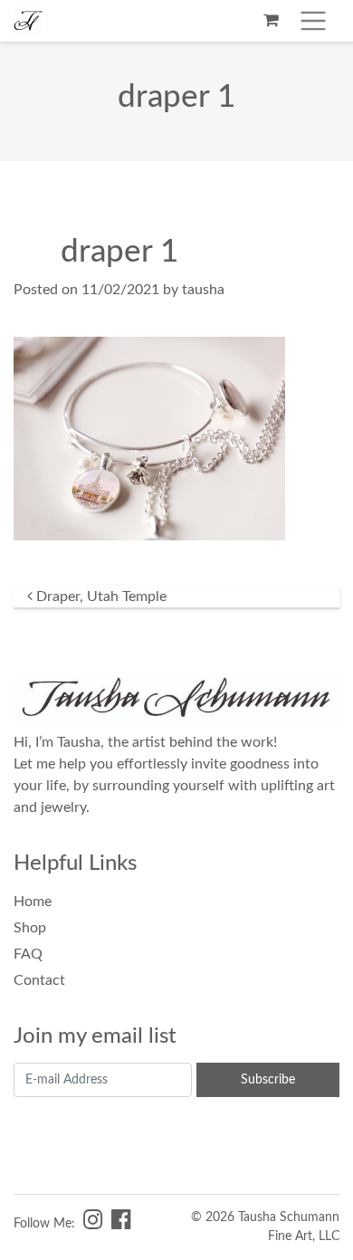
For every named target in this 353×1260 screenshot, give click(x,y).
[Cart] (270, 21)
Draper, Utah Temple (100, 596)
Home (33, 901)
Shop (30, 928)
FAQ (28, 954)
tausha (203, 289)
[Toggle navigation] (313, 21)
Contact (39, 980)
